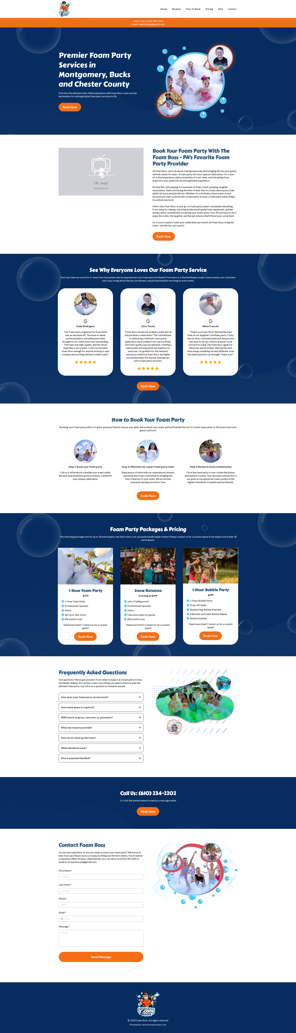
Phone (63, 898)
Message (64, 926)
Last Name (65, 884)
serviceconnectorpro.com (154, 1024)
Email (62, 912)
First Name (65, 870)
